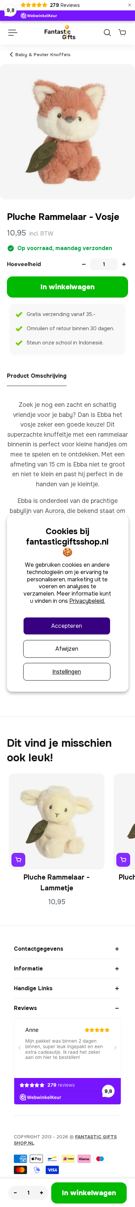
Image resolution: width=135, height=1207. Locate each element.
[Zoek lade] (107, 33)
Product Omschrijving (36, 375)
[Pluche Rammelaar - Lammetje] (57, 821)
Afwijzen (66, 648)
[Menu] (12, 32)
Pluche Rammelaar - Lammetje (57, 882)
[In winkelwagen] (18, 860)
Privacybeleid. (87, 601)
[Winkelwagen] (122, 33)
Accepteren (66, 626)
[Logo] (60, 32)
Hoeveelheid (24, 264)
